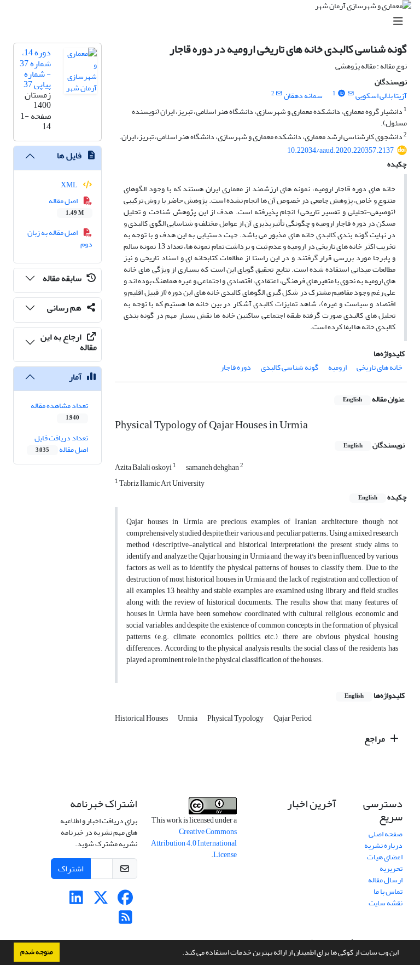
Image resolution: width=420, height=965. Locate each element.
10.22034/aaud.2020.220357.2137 (340, 150)
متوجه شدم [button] (36, 951)
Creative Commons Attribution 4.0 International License (194, 843)
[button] (179, 953)
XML (70, 184)
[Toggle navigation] (213, 22)
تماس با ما (388, 891)
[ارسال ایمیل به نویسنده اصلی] (350, 93)
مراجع (375, 739)
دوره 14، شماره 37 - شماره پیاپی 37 (35, 68)
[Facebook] (125, 900)
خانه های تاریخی (379, 367)
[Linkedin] (76, 900)
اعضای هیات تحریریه (384, 862)
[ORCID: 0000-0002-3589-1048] (341, 93)
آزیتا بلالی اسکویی (381, 95)
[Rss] (125, 920)
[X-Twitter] (101, 900)
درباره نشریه (383, 845)
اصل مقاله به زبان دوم (60, 238)
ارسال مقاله (385, 879)
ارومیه (337, 367)
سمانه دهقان (303, 95)
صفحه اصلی (385, 833)
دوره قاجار (235, 367)
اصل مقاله (66, 206)
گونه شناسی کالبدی (289, 367)
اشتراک (71, 868)
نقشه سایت (385, 902)
